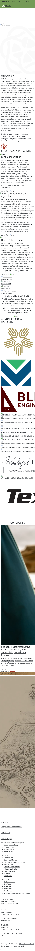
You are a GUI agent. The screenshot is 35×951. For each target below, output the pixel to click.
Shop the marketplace (12, 867)
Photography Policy (11, 845)
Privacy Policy (9, 849)
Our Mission (8, 858)
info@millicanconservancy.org (11, 827)
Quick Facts (8, 876)
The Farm (7, 884)
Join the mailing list (10, 869)
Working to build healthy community (17, 893)
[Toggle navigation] (2, 23)
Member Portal (9, 847)
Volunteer (7, 873)
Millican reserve (9, 882)
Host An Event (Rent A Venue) (14, 862)
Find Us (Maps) (6, 839)
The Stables (8, 889)
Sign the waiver (9, 871)
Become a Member (10, 860)
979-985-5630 (5, 833)
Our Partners (8, 891)
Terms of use (8, 852)
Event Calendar (9, 864)
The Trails (7, 886)
